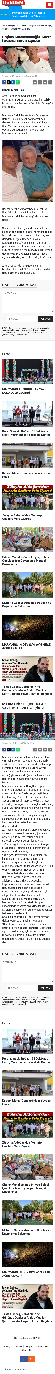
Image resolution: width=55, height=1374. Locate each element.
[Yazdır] (35, 82)
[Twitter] (9, 82)
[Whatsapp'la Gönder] (18, 82)
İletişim (29, 1346)
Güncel (22, 25)
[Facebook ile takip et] (24, 1359)
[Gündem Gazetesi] (13, 4)
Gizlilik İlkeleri (42, 1346)
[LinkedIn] (13, 82)
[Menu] (49, 5)
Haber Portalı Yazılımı (17, 1369)
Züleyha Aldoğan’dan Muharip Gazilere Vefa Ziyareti (31, 14)
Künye (19, 1346)
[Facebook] (4, 82)
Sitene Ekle (27, 1350)
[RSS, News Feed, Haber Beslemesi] (31, 1359)
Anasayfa (10, 25)
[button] (40, 82)
